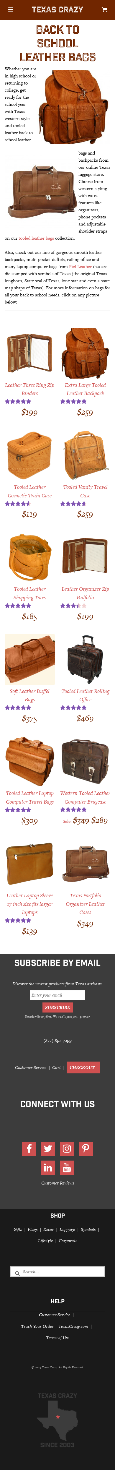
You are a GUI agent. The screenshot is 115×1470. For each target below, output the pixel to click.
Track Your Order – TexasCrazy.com (54, 1326)
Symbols (88, 1229)
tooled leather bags (36, 238)
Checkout (82, 1067)
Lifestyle (45, 1240)
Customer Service (30, 1067)
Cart (56, 1067)
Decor (48, 1229)
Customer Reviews (57, 1182)
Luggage (67, 1229)
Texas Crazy (57, 11)
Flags (32, 1229)
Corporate (68, 1240)
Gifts (18, 1229)
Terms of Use (57, 1337)
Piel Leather (80, 266)
